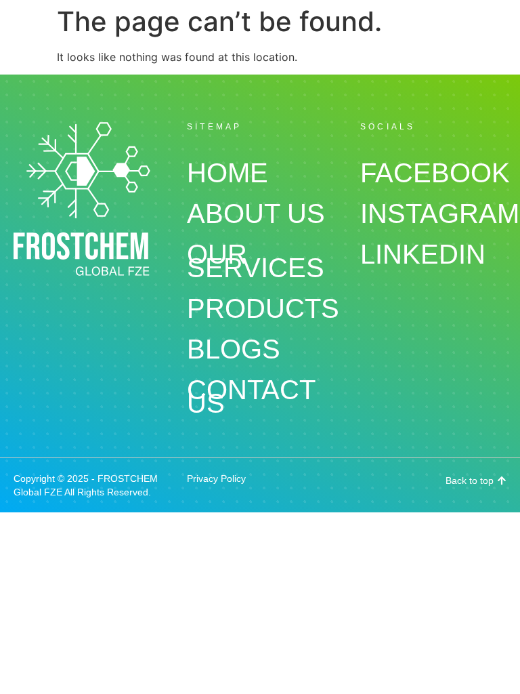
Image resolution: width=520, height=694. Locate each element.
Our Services (255, 260)
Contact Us (251, 396)
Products (260, 308)
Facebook (433, 173)
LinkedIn (422, 254)
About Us (256, 213)
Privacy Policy (216, 478)
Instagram (433, 213)
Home (227, 173)
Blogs (233, 349)
